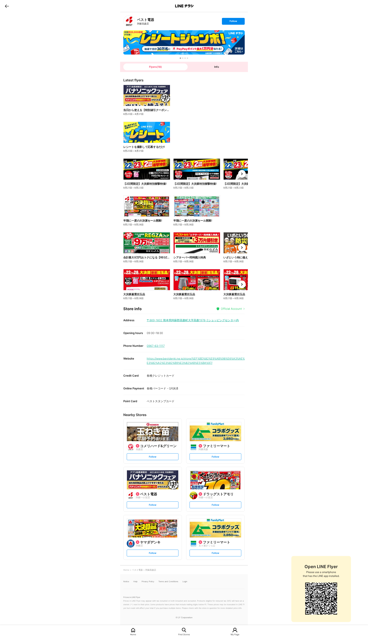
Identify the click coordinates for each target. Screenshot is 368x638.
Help (135, 581)
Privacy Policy (148, 581)
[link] (129, 21)
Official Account (231, 308)
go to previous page (7, 6)
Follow (233, 22)
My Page (235, 634)
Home (133, 634)
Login (185, 581)
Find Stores (184, 634)
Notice (126, 581)
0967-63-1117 (156, 345)
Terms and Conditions (168, 581)
